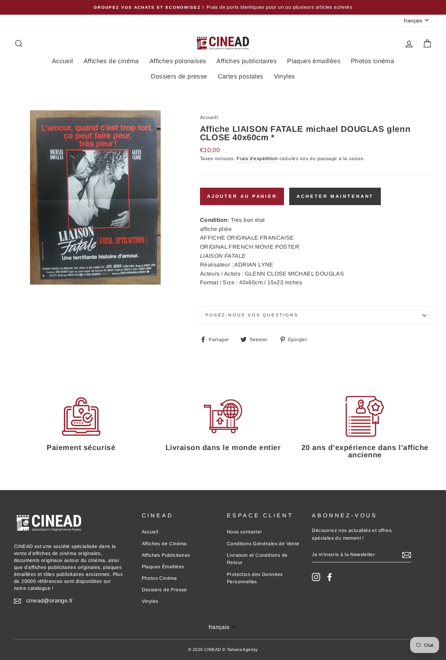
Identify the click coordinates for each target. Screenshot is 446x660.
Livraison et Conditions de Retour (257, 559)
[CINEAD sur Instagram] (316, 577)
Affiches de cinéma (111, 61)
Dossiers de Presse (164, 589)
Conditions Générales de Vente (263, 543)
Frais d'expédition (257, 158)
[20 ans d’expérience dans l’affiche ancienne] (365, 416)
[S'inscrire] (406, 554)
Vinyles (284, 76)
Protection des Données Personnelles (255, 578)
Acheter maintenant (335, 196)
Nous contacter (244, 531)
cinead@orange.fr (49, 600)
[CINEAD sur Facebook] (329, 577)
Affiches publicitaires (246, 61)
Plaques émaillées (313, 61)
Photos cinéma (372, 61)
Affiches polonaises (177, 61)
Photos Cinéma (159, 578)
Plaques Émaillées (163, 566)
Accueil (62, 61)
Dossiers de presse (179, 76)
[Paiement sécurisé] (81, 416)
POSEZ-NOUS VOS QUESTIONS (252, 315)
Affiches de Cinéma (164, 543)
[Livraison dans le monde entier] (223, 416)
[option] (223, 7)
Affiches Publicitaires (166, 555)
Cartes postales (240, 76)
